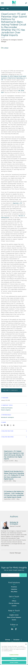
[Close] (26, 644)
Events (14, 619)
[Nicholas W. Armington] (5, 525)
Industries (14, 589)
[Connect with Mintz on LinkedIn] (12, 630)
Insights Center (14, 615)
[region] (14, 653)
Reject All (14, 658)
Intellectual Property (7, 407)
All (8, 8)
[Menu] (2, 3)
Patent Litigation (6, 410)
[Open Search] (26, 3)
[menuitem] (3, 8)
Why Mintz (14, 591)
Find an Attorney (14, 603)
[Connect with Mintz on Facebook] (15, 630)
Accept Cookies (14, 662)
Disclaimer (16, 639)
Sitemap (7, 639)
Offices (14, 601)
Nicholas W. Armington (10, 39)
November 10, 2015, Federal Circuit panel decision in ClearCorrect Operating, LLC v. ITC (14, 78)
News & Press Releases (14, 617)
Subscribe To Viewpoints (10, 390)
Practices (14, 586)
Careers (14, 605)
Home (2, 8)
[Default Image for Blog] (14, 448)
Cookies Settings (13, 654)
